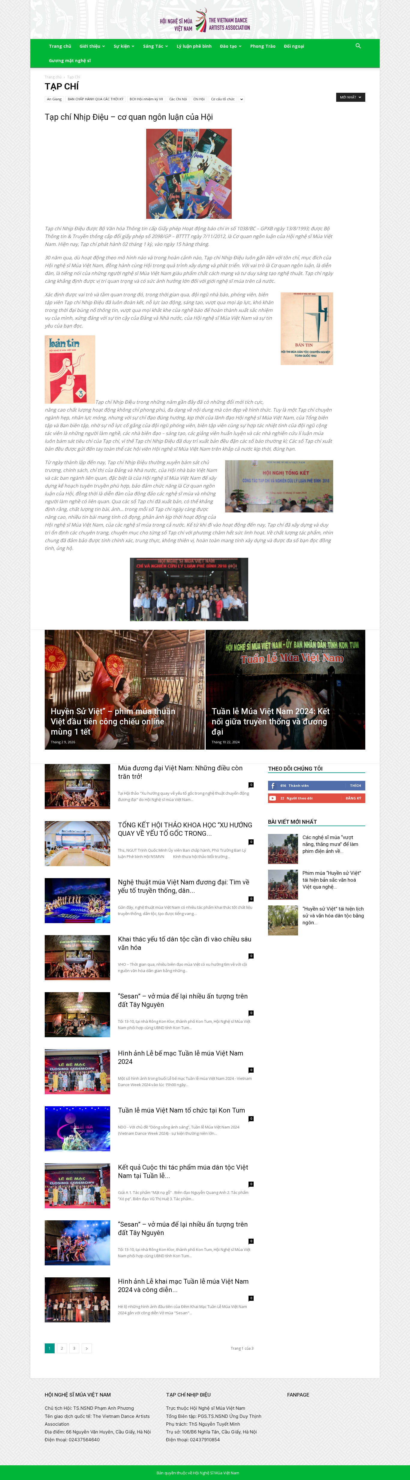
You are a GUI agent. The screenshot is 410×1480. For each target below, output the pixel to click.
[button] (358, 47)
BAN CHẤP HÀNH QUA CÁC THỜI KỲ (95, 99)
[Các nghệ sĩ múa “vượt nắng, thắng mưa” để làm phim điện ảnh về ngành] (283, 849)
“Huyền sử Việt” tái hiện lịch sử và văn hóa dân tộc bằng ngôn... (333, 916)
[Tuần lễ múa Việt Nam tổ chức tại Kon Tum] (77, 1128)
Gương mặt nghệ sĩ (70, 60)
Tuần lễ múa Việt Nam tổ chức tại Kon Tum (181, 1110)
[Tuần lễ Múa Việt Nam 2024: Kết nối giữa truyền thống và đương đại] (286, 699)
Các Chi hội (178, 99)
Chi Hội (199, 99)
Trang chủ (60, 46)
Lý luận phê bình (194, 46)
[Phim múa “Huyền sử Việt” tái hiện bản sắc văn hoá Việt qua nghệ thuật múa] (283, 885)
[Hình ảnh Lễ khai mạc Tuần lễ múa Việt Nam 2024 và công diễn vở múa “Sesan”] (77, 1299)
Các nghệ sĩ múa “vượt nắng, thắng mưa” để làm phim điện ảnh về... (330, 844)
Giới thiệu (90, 46)
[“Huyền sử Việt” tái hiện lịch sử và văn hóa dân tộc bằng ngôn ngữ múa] (283, 920)
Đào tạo (228, 46)
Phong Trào (263, 46)
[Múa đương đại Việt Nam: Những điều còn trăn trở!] (77, 786)
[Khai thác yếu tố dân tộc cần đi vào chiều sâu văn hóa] (77, 957)
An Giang (54, 99)
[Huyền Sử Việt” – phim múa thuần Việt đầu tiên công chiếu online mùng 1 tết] (125, 698)
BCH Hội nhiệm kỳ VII (146, 99)
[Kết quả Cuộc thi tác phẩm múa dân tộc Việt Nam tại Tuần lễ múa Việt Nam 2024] (77, 1185)
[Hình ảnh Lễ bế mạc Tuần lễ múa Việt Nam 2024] (77, 1071)
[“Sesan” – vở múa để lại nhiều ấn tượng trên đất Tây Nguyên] (77, 1014)
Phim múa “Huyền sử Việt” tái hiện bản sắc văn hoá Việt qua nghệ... (332, 880)
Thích (355, 785)
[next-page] (87, 1348)
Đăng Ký (353, 798)
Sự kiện (122, 46)
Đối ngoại (294, 46)
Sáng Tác (153, 46)
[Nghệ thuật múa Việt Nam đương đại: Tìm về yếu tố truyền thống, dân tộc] (77, 900)
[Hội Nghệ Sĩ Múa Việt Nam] (205, 20)
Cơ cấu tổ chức (223, 99)
